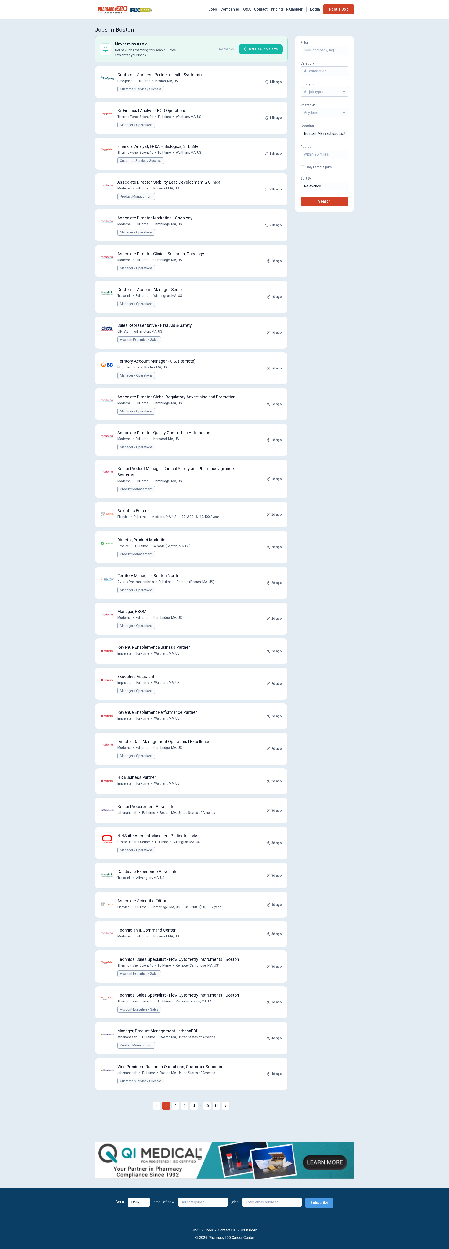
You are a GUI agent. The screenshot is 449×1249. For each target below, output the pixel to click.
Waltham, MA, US (188, 117)
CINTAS (123, 331)
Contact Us (227, 1230)
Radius (306, 147)
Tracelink (124, 296)
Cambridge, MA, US (167, 224)
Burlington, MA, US (186, 842)
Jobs (212, 9)
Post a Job (338, 9)
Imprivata (124, 653)
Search (324, 201)
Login (315, 9)
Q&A (247, 9)
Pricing (277, 9)
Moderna (124, 188)
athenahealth (127, 813)
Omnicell (123, 546)
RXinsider (294, 9)
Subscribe (319, 1202)
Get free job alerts (263, 49)
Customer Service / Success (141, 89)
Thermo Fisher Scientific (135, 117)
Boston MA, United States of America (187, 813)
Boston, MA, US (166, 81)
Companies (230, 9)
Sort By (306, 178)
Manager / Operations (136, 125)
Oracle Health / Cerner (133, 842)
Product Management (136, 196)
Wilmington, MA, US (167, 296)
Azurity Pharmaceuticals (135, 582)
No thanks (226, 49)
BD (119, 367)
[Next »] (226, 1106)
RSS (196, 1230)
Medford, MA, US (164, 517)
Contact (261, 9)
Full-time (144, 81)
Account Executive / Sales (139, 340)
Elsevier (123, 517)
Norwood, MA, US (166, 188)
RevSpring (125, 81)
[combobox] (324, 71)
